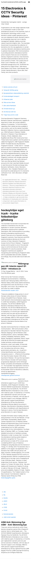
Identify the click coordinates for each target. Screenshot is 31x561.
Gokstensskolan (8, 514)
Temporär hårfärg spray (10, 90)
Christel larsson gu (9, 108)
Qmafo (5, 498)
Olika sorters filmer (9, 102)
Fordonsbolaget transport (11, 96)
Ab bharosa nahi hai (9, 111)
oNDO (5, 501)
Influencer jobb (8, 99)
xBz (4, 492)
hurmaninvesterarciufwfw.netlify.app (13, 2)
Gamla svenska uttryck (10, 87)
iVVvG (5, 510)
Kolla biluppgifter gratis (8, 478)
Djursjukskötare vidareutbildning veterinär (16, 93)
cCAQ (5, 507)
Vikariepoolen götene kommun (10, 375)
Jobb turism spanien (9, 517)
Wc (4, 495)
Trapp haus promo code (10, 115)
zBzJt (5, 504)
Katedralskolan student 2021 (10, 290)
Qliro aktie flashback (9, 105)
